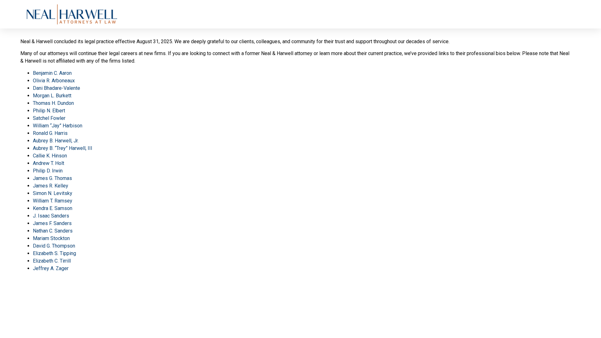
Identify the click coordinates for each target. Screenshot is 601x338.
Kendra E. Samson (52, 208)
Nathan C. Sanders (53, 231)
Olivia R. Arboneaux (54, 81)
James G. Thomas (52, 178)
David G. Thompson (54, 246)
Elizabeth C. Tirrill (52, 261)
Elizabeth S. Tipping (54, 253)
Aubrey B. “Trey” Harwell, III (62, 148)
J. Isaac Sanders (51, 216)
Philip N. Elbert (49, 111)
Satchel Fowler (49, 118)
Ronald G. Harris (50, 133)
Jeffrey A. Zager (51, 268)
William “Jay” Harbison (57, 126)
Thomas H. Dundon (53, 103)
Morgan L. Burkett (52, 96)
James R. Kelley (50, 186)
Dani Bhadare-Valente (56, 88)
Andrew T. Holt (48, 163)
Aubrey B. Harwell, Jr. (56, 141)
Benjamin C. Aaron (52, 73)
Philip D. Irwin (48, 171)
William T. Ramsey (52, 201)
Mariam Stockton (51, 238)
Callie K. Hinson (50, 156)
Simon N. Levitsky (52, 193)
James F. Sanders (52, 223)
